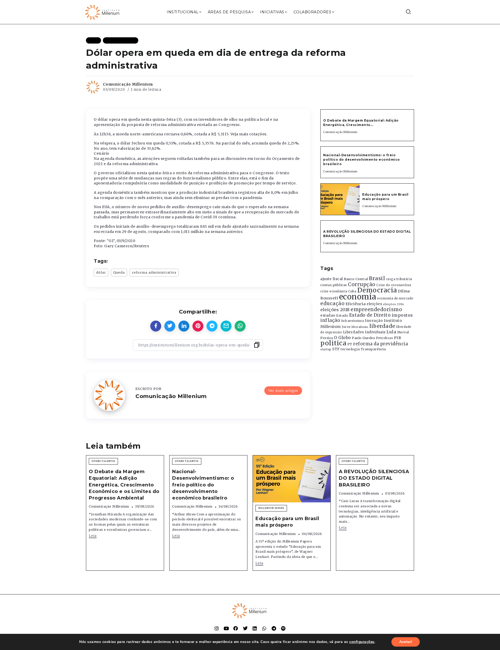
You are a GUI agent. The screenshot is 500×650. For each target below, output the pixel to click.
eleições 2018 (335, 309)
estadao (327, 315)
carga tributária (399, 279)
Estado (342, 315)
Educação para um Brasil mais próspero (385, 196)
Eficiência (356, 304)
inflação (330, 320)
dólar (101, 272)
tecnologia (350, 349)
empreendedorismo (376, 309)
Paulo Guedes (363, 338)
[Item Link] (340, 199)
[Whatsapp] (264, 628)
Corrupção (362, 284)
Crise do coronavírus (393, 285)
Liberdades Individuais (364, 332)
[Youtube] (226, 628)
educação (332, 303)
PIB (397, 337)
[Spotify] (283, 628)
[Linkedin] (254, 628)
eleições (374, 304)
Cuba (352, 291)
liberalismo (360, 327)
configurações (361, 642)
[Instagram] (216, 628)
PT (349, 344)
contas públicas (333, 285)
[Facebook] (235, 628)
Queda (119, 272)
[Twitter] (245, 628)
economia (357, 297)
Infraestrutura (352, 321)
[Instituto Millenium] (102, 11)
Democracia (377, 290)
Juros (346, 327)
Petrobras (384, 338)
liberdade (382, 326)
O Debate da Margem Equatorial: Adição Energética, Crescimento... (361, 122)
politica (333, 343)
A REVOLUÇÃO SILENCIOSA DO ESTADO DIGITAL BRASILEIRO (374, 478)
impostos (402, 315)
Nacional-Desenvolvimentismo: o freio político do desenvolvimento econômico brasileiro (361, 159)
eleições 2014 (393, 304)
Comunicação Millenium (128, 84)
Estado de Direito (370, 315)
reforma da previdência (380, 344)
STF (336, 349)
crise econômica (333, 291)
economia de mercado (395, 298)
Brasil (377, 278)
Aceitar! (405, 641)
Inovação (374, 320)
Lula (391, 331)
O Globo (342, 337)
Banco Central (356, 279)
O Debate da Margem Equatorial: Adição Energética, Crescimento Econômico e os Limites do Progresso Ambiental (124, 485)
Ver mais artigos (283, 390)
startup (326, 349)
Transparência (373, 349)
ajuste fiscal (331, 279)
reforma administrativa (154, 272)
